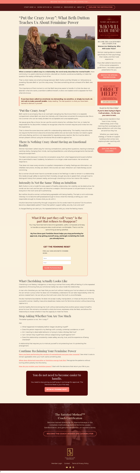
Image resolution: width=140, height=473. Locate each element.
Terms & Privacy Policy (80, 463)
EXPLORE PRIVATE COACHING (109, 150)
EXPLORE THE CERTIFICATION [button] (100, 7)
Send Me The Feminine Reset (52, 268)
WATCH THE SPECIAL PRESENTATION (109, 76)
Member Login (56, 463)
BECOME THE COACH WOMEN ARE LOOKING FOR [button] (70, 434)
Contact (67, 463)
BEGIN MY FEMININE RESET (57, 389)
